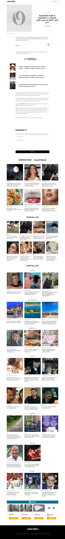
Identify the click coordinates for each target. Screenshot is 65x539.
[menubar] (55, 2)
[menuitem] (55, 2)
